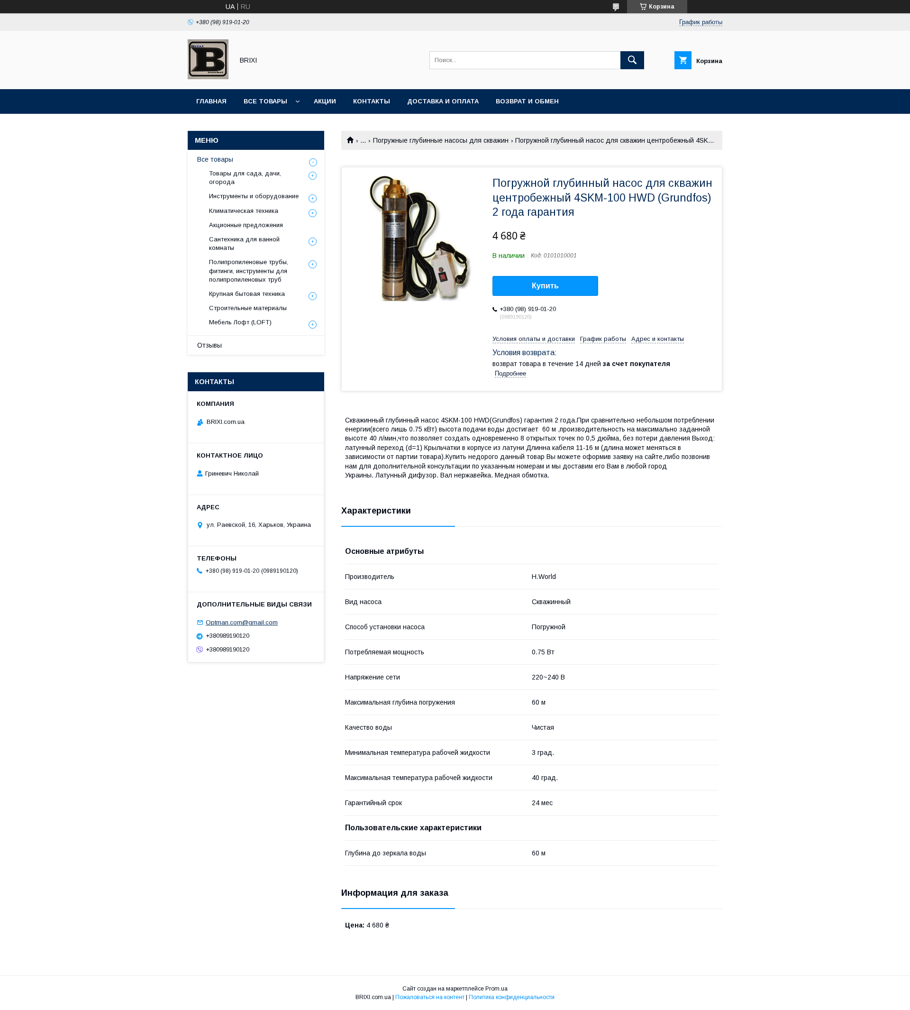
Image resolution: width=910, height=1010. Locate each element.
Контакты (371, 101)
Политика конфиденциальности (512, 997)
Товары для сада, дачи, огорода (245, 177)
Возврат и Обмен (527, 101)
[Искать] (632, 60)
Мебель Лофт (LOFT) (240, 322)
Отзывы (209, 345)
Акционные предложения (246, 225)
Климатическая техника (243, 210)
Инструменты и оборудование (254, 196)
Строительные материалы (248, 308)
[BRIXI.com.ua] (208, 77)
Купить (545, 286)
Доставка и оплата (443, 101)
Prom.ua (496, 988)
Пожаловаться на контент (429, 997)
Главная (211, 101)
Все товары (265, 101)
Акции (325, 101)
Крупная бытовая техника (247, 293)
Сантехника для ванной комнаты (244, 243)
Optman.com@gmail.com (242, 622)
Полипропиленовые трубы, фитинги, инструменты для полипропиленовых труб (248, 270)
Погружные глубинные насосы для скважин (441, 140)
